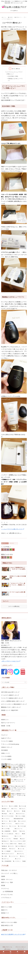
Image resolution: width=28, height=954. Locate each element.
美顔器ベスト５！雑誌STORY (9, 710)
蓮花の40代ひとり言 (7, 925)
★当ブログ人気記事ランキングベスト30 (12, 934)
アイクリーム (5, 888)
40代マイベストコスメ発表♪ (9, 922)
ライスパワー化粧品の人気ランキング (12, 698)
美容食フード (5, 913)
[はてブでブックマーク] (8, 549)
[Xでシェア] (2, 549)
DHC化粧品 (4, 750)
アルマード (4, 735)
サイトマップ (21, 949)
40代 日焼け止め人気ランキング (10, 692)
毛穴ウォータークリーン (8, 722)
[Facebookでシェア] (5, 549)
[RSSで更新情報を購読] (11, 557)
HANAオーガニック (6, 747)
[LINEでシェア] (10, 549)
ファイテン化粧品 (6, 759)
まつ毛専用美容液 (8, 891)
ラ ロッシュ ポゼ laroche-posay (10, 744)
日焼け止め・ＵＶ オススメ (9, 870)
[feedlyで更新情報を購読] (8, 557)
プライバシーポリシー (20, 947)
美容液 (3, 885)
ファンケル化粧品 (6, 756)
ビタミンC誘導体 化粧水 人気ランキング (12, 701)
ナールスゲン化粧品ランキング (10, 695)
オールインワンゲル (7, 894)
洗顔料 (3, 876)
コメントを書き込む (14, 606)
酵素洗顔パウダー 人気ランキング (11, 707)
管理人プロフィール (7, 947)
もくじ (14, 68)
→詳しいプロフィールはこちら (10, 661)
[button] (25, 682)
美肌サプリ (4, 910)
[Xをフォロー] (2, 557)
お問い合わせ (7, 949)
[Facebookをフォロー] (5, 557)
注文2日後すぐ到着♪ (13, 76)
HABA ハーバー (5, 753)
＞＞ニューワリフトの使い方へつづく (12, 529)
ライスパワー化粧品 (7, 741)
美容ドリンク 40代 (6, 907)
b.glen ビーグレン (6, 738)
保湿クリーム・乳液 (7, 882)
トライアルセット (6, 897)
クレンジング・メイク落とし (9, 873)
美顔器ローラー (14, 543)
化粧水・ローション (7, 879)
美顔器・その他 (5, 725)
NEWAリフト (5, 543)
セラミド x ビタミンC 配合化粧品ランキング (14, 704)
